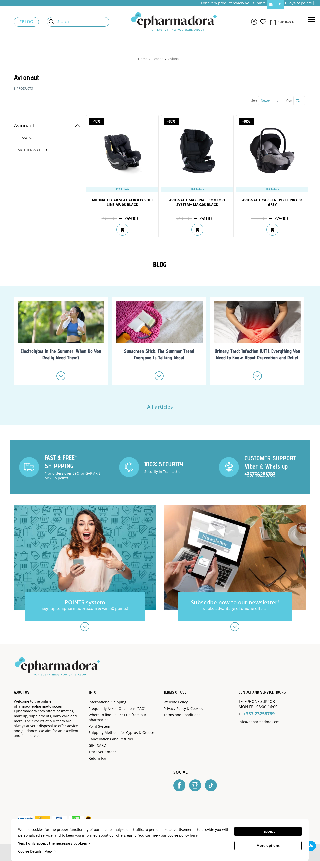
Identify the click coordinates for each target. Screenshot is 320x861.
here (194, 835)
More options (268, 845)
